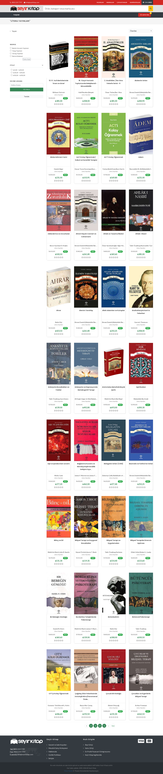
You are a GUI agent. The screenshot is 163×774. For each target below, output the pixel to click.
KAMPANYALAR (135, 2)
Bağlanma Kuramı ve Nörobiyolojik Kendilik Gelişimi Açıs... (86, 466)
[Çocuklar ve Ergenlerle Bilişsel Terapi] (141, 670)
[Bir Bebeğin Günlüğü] (59, 593)
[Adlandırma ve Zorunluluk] (59, 210)
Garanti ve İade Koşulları (57, 745)
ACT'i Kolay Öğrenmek (113, 157)
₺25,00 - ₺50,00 (19, 73)
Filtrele (26, 89)
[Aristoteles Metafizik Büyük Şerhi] (113, 363)
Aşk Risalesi (141, 387)
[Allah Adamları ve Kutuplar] (113, 287)
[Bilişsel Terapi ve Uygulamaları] (113, 517)
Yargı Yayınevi (17, 51)
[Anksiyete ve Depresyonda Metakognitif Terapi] (86, 363)
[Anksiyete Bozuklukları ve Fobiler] (59, 363)
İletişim (51, 758)
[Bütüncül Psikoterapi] (141, 593)
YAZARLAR (100, 2)
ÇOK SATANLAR (122, 2)
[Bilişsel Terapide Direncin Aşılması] (141, 517)
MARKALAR (110, 2)
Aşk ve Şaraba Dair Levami (59, 464)
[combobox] (141, 31)
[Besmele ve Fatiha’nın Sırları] (141, 440)
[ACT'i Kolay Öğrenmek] (113, 133)
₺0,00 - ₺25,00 (18, 70)
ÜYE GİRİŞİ (148, 2)
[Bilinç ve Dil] (59, 517)
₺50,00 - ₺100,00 (19, 75)
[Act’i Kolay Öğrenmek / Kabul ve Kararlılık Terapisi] (86, 133)
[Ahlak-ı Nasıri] (141, 210)
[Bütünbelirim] (113, 593)
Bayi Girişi (89, 745)
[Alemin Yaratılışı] (86, 287)
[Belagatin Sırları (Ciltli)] (113, 440)
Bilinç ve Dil (58, 540)
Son (113, 726)
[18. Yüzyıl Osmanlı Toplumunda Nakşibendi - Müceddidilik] (86, 57)
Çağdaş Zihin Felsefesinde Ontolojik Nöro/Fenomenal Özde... (86, 696)
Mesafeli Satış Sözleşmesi (58, 748)
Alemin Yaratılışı (86, 310)
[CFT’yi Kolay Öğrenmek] (59, 670)
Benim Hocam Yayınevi (20, 48)
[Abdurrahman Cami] (59, 133)
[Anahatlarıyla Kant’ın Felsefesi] (141, 287)
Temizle (26, 96)
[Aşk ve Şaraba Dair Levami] (59, 440)
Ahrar (58, 310)
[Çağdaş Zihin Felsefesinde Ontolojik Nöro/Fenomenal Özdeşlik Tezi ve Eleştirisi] (86, 670)
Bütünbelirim (113, 617)
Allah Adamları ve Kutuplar (113, 310)
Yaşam (16, 15)
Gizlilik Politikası (54, 755)
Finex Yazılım (68, 771)
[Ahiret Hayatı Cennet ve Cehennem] (86, 210)
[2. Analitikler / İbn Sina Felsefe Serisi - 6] (113, 57)
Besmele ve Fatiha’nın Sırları (141, 464)
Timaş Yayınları (17, 54)
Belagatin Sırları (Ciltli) (113, 464)
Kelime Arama (16, 81)
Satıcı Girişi (89, 748)
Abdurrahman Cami (58, 157)
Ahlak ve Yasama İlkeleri (113, 234)
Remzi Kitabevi (17, 56)
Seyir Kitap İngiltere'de (93, 755)
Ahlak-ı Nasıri (140, 234)
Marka (13, 44)
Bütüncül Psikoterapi (141, 617)
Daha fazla (26, 59)
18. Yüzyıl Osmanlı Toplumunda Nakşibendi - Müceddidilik (86, 83)
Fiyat (12, 65)
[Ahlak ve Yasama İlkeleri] (113, 210)
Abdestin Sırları (141, 80)
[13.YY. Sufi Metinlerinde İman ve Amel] (59, 57)
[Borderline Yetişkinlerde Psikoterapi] (86, 593)
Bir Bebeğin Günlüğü (58, 617)
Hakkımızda (52, 752)
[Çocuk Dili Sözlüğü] (113, 670)
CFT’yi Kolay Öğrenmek (58, 693)
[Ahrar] (59, 287)
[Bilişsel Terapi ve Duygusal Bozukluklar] (86, 517)
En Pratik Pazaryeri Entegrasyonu (97, 752)
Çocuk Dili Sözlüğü (113, 693)
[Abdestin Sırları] (141, 57)
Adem (140, 157)
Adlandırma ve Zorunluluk (59, 234)
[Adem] (141, 133)
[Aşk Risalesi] (141, 363)
